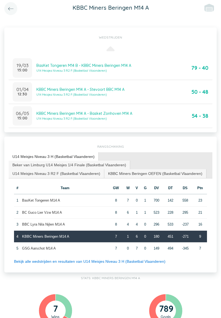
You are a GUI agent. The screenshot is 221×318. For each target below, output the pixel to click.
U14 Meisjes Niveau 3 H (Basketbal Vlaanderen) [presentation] (53, 156)
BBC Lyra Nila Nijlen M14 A (43, 224)
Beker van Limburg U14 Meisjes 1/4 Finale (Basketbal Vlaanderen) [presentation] (69, 165)
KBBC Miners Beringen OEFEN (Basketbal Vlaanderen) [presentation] (155, 173)
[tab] (54, 156)
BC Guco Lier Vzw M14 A (42, 212)
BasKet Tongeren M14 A (41, 200)
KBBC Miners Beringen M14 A (45, 236)
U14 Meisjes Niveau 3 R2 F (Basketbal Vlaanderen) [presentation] (56, 173)
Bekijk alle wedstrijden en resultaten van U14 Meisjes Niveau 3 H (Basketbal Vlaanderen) (89, 261)
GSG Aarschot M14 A (39, 248)
